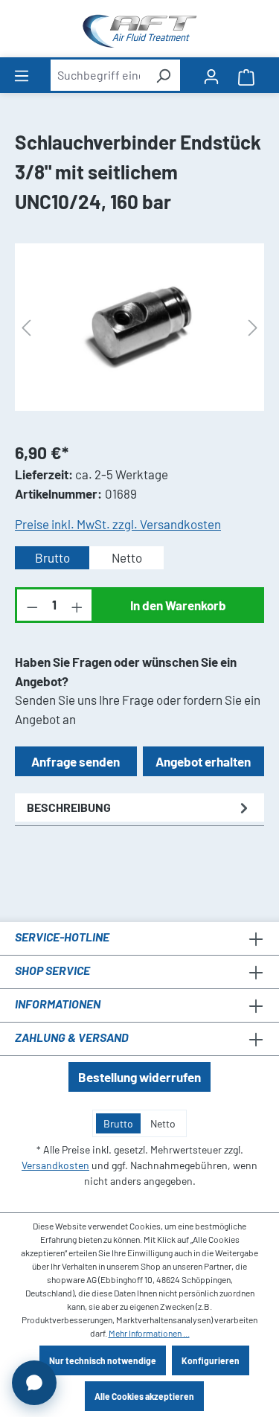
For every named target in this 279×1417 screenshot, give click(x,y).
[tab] (139, 807)
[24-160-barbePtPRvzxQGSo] (139, 326)
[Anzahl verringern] (31, 605)
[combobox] (99, 75)
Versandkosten (55, 1165)
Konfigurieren (211, 1360)
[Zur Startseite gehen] (139, 31)
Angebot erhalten (203, 761)
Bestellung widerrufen (139, 1076)
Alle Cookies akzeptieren (144, 1396)
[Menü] (21, 74)
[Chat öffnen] (34, 1382)
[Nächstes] (253, 327)
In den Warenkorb (178, 605)
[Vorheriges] (26, 327)
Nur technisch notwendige (102, 1360)
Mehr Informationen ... (149, 1333)
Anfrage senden (75, 761)
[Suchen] (163, 75)
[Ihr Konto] (211, 75)
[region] (139, 327)
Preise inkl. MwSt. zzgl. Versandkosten (118, 523)
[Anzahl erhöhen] (78, 605)
